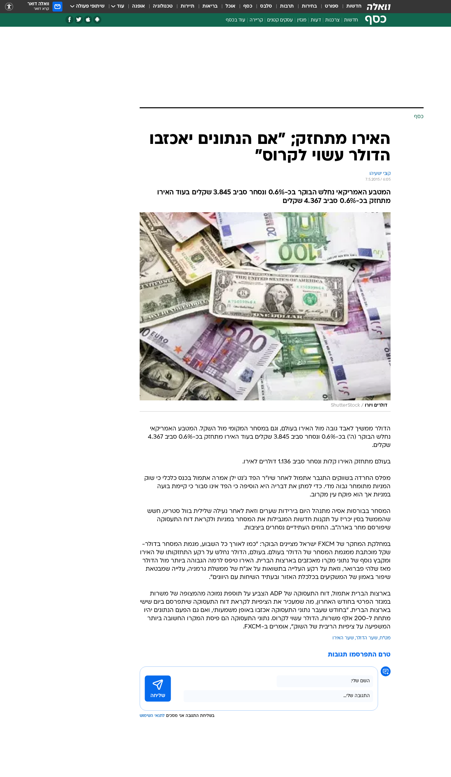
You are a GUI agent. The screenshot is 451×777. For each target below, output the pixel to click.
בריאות (210, 6)
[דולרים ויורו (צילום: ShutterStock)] (265, 312)
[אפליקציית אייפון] (88, 20)
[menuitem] (350, 6)
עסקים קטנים (280, 20)
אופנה (138, 6)
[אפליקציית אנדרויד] (97, 20)
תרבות (287, 6)
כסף (247, 6)
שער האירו (343, 638)
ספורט (331, 6)
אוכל (230, 6)
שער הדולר (367, 638)
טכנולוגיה (163, 6)
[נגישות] (9, 7)
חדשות (354, 6)
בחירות (309, 6)
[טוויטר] (79, 20)
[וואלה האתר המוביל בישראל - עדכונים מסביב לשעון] (379, 6)
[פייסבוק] (69, 20)
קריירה (256, 20)
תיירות (187, 6)
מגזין (301, 20)
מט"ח (385, 638)
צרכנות (332, 20)
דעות (316, 20)
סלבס (266, 6)
